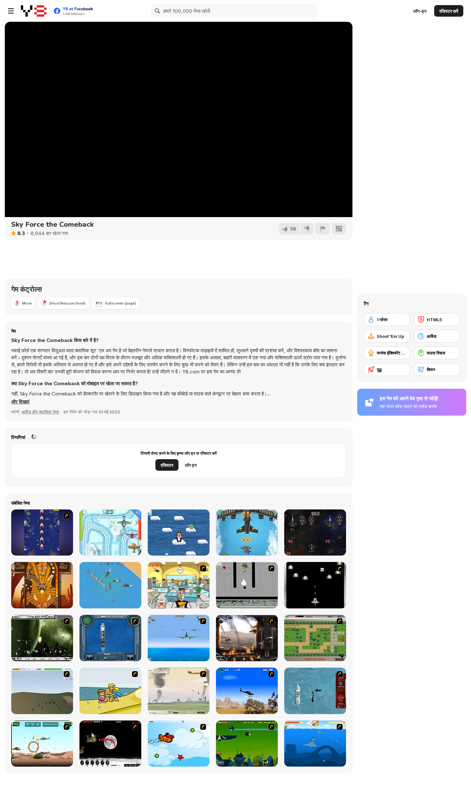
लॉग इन (191, 465)
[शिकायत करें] (323, 228)
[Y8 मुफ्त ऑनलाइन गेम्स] (34, 11)
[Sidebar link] (10, 10)
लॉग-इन (419, 11)
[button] (20, 401)
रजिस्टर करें (448, 11)
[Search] (158, 11)
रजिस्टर (167, 465)
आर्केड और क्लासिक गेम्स (40, 411)
